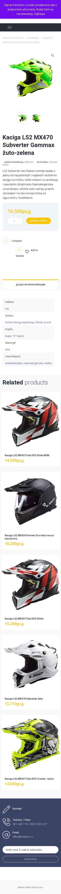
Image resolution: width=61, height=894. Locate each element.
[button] (53, 55)
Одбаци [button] (39, 14)
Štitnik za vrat (43, 322)
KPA (7, 349)
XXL (7, 308)
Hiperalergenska (33, 363)
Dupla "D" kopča (14, 336)
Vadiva (48, 363)
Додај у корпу (38, 220)
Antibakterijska (13, 363)
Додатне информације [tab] (30, 284)
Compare (16, 240)
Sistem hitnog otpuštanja (19, 322)
